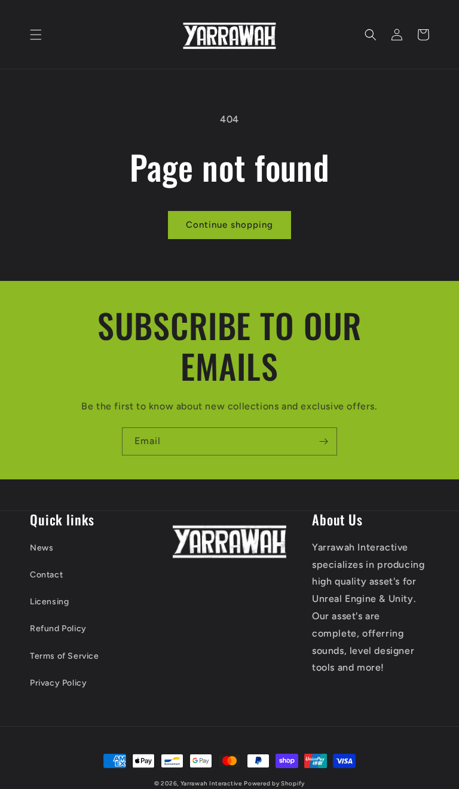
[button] (36, 35)
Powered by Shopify (274, 783)
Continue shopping (229, 224)
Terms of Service (64, 656)
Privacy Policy (58, 683)
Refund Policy (58, 628)
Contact (46, 575)
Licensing (49, 602)
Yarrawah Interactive (211, 783)
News (41, 548)
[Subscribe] (323, 441)
